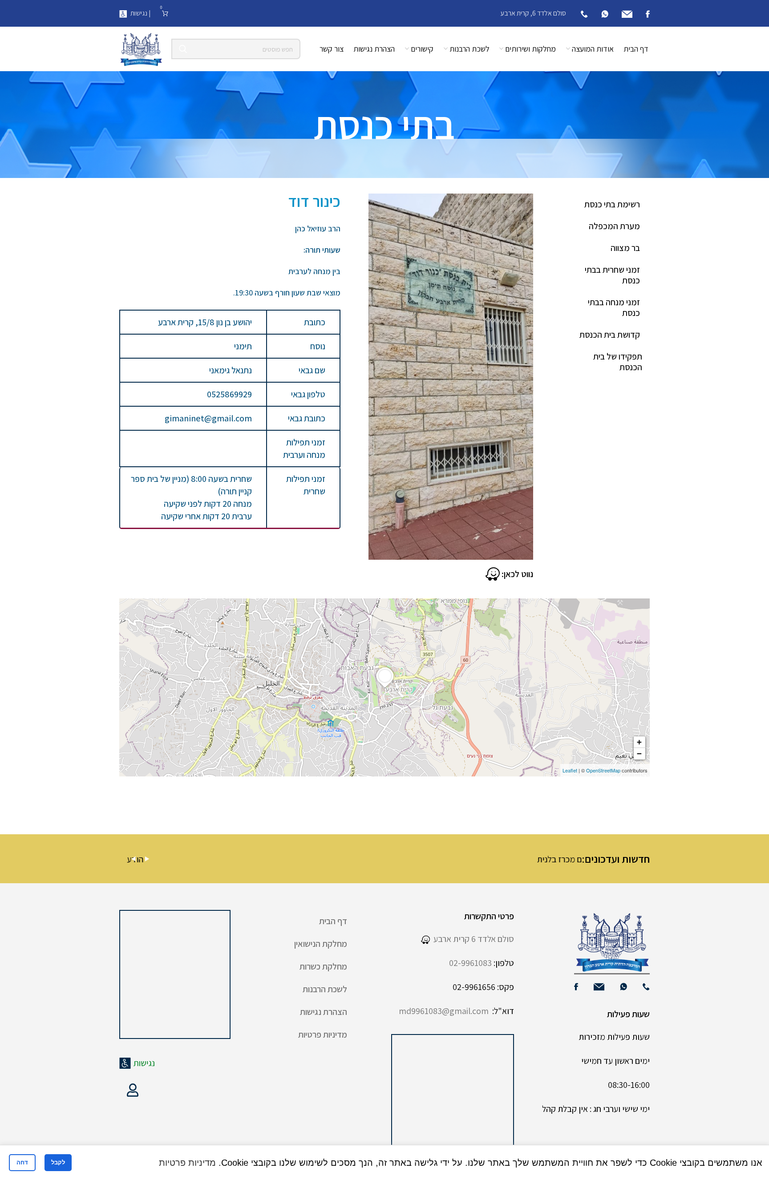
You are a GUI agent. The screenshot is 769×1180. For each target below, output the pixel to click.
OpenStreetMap (603, 770)
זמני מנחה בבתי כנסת (614, 307)
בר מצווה (625, 248)
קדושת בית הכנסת (609, 334)
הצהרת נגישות (323, 1012)
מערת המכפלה (614, 226)
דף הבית (333, 921)
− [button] (639, 753)
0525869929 (229, 394)
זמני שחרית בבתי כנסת (612, 275)
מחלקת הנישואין (320, 944)
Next (147, 859)
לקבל (58, 1162)
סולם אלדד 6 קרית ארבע (472, 939)
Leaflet (570, 770)
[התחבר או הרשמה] (132, 1090)
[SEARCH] (182, 49)
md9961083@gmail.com (444, 1011)
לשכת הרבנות (325, 989)
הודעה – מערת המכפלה (461, 859)
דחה (22, 1162)
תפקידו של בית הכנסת (617, 362)
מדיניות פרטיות (322, 1034)
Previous (133, 859)
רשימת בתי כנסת (612, 204)
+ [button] (639, 742)
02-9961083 (470, 963)
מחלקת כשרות (323, 966)
